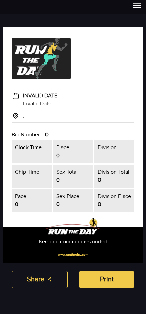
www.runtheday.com (73, 255)
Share (35, 279)
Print (107, 279)
